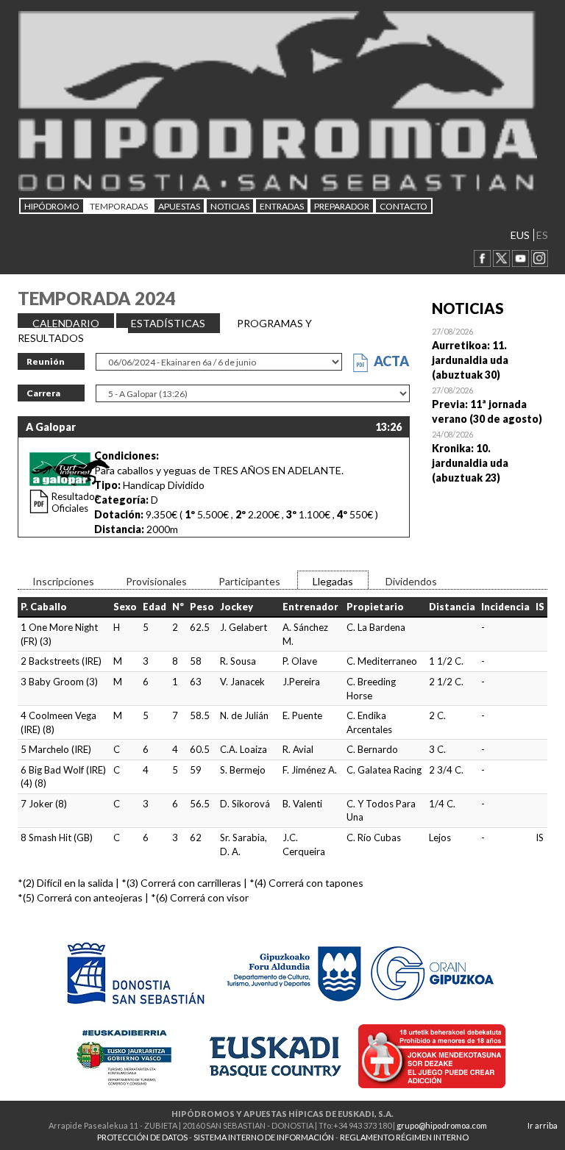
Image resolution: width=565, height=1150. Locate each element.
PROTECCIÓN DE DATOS (142, 1137)
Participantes (249, 581)
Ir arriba (542, 1125)
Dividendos (411, 581)
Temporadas (119, 206)
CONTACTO (403, 206)
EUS (520, 235)
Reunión (45, 361)
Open (490, 353)
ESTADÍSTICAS (168, 323)
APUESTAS (179, 206)
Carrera (43, 393)
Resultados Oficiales (75, 502)
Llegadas (333, 581)
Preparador (341, 206)
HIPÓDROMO (51, 206)
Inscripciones (63, 581)
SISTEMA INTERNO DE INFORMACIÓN (263, 1137)
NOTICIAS (229, 206)
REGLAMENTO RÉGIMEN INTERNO (404, 1137)
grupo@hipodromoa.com (442, 1125)
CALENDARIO (65, 323)
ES (542, 235)
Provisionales (156, 581)
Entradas (282, 206)
